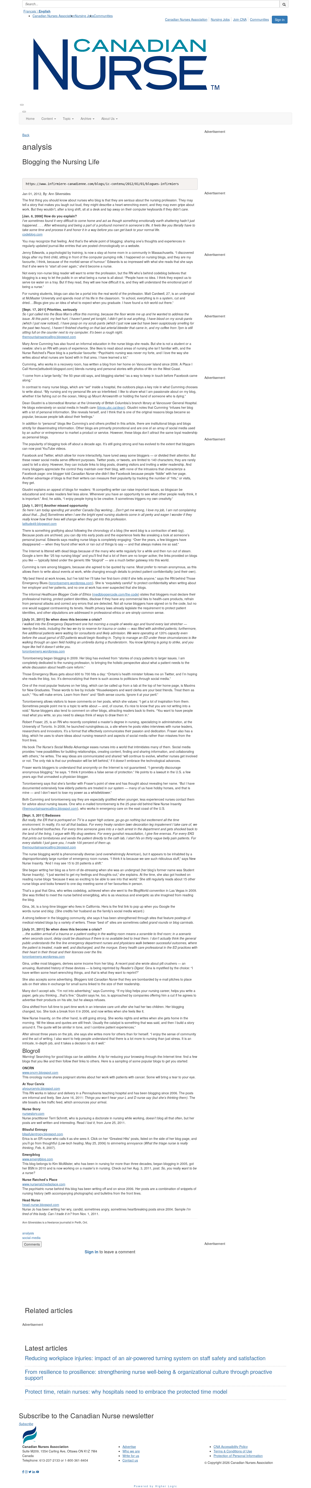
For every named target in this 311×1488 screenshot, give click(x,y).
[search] (284, 4)
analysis (28, 1233)
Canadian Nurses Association (54, 15)
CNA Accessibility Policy (231, 1446)
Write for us (130, 1455)
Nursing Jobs (84, 15)
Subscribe (26, 1423)
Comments (32, 1244)
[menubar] (218, 19)
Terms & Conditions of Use (233, 1451)
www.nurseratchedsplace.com (43, 1184)
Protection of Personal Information (238, 1455)
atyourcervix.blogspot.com (41, 1088)
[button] (48, 118)
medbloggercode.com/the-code (115, 594)
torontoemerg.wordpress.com (71, 583)
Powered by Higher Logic (155, 1486)
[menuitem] (54, 15)
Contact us (130, 1460)
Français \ (37, 11)
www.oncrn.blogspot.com (40, 1072)
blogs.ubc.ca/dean (111, 407)
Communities (103, 15)
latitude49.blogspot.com (39, 523)
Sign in (280, 19)
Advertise (129, 1446)
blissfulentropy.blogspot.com (42, 1134)
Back (25, 135)
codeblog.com (32, 234)
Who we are (131, 1451)
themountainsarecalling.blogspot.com (49, 336)
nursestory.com (33, 1113)
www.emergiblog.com (37, 1159)
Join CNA (240, 19)
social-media (31, 1237)
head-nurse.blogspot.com (40, 1204)
